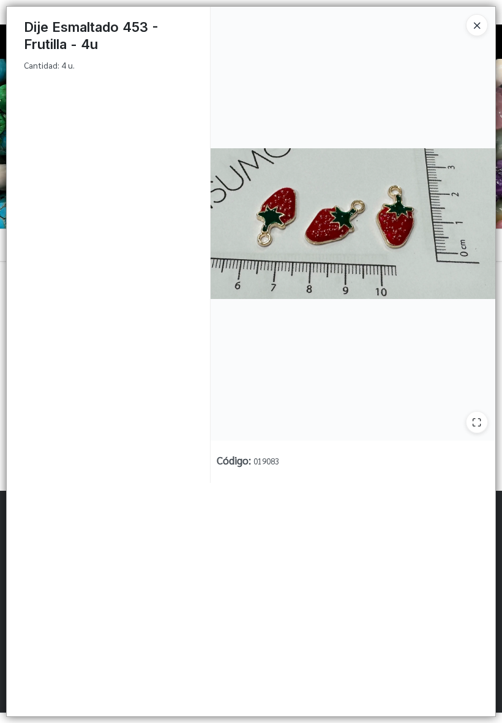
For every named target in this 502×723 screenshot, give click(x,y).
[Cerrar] (477, 25)
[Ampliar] (477, 422)
